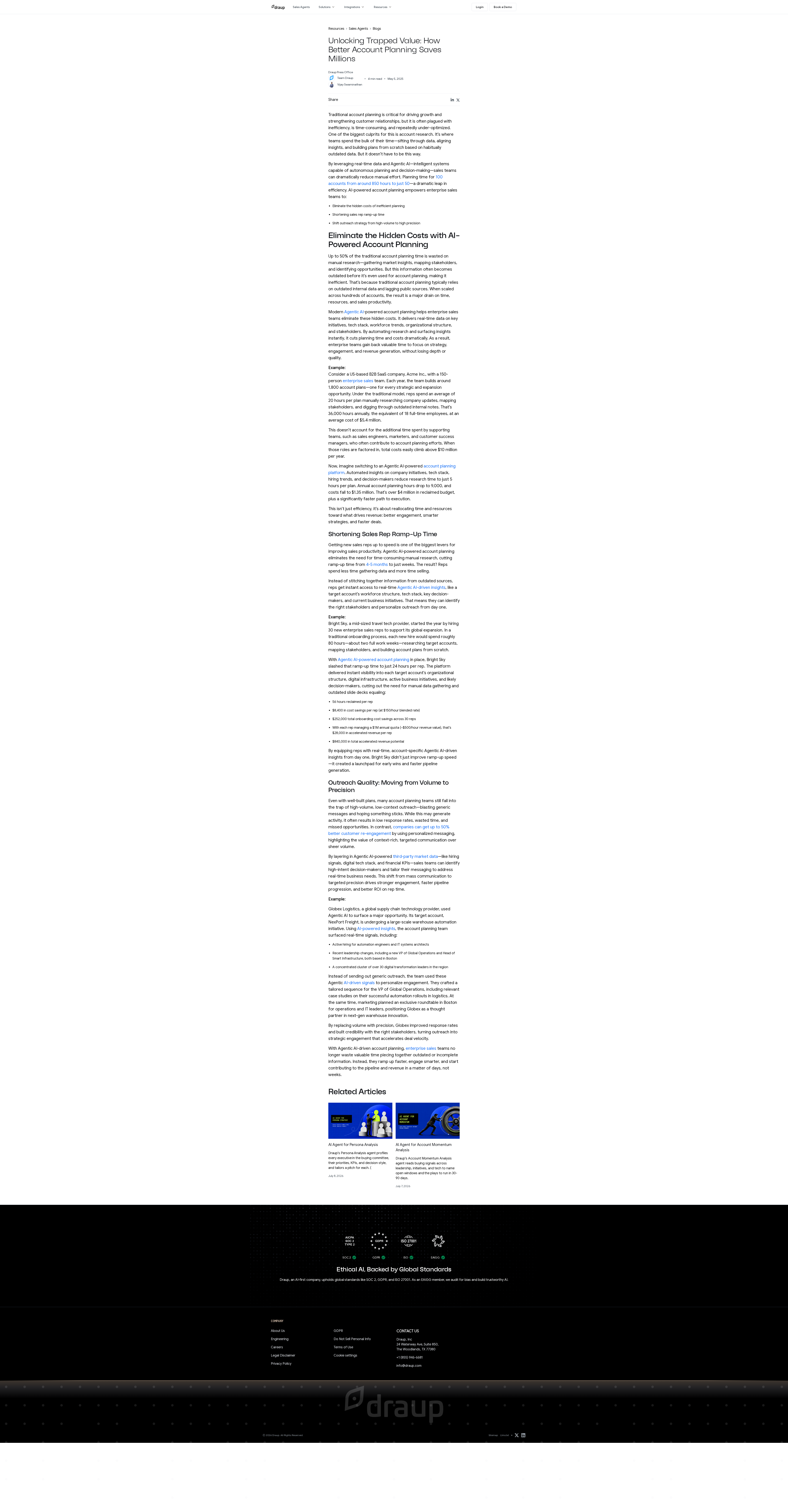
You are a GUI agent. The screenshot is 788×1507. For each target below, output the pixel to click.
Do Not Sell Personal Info (352, 1339)
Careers (277, 1347)
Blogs (377, 29)
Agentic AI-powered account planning (373, 659)
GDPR (338, 1331)
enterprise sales (358, 380)
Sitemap (493, 1435)
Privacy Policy (281, 1364)
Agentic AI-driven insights (421, 587)
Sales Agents (358, 29)
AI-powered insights (376, 928)
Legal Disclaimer (283, 1355)
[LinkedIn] (523, 1435)
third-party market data (415, 856)
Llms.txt (504, 1435)
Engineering (280, 1339)
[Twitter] (517, 1435)
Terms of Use (343, 1347)
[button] (327, 7)
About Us (278, 1331)
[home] (278, 7)
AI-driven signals (359, 982)
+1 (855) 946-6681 (409, 1357)
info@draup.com (408, 1366)
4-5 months (377, 564)
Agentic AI (354, 312)
